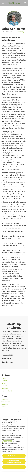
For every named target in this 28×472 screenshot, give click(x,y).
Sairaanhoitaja (20, 32)
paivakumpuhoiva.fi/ (14, 412)
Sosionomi (4, 404)
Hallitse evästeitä (6, 391)
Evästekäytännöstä (7, 441)
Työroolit (4, 381)
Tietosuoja (4, 388)
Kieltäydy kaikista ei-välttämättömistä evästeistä (14, 461)
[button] (25, 3)
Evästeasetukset (14, 467)
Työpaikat (4, 386)
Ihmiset (3, 383)
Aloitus (3, 378)
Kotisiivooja (4, 407)
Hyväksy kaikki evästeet (14, 456)
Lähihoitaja (4, 399)
